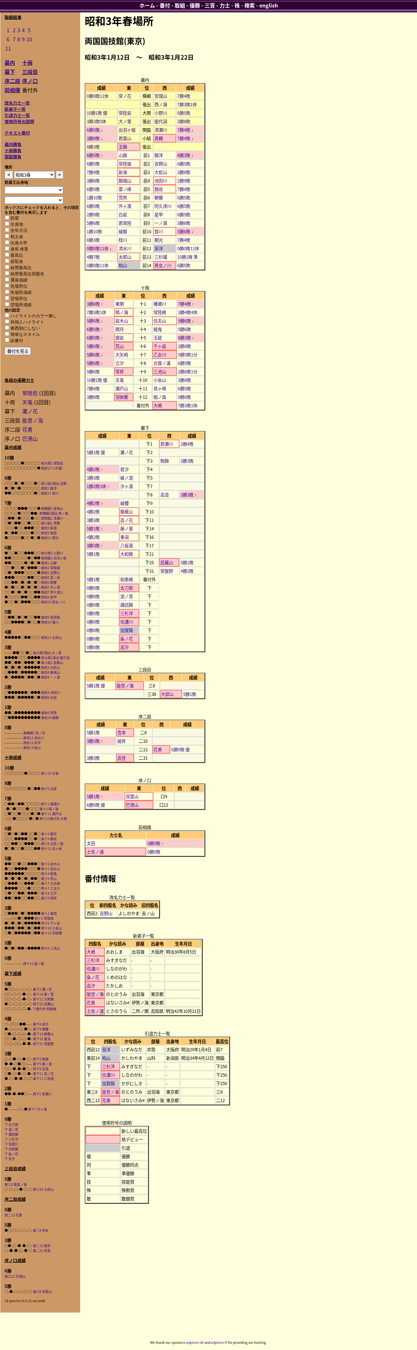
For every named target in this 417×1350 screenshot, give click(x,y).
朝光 (158, 240)
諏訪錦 (126, 605)
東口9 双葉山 (42, 1291)
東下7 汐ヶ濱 (37, 1109)
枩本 (121, 732)
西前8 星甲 (49, 597)
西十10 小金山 (51, 928)
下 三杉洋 (11, 1139)
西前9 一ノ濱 (50, 677)
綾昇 (121, 741)
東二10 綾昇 (41, 1245)
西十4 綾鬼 (49, 873)
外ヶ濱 (125, 206)
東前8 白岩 (49, 697)
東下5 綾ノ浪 (42, 1063)
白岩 (123, 214)
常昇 (119, 371)
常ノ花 (125, 96)
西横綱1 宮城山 (52, 508)
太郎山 (125, 257)
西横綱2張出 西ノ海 (53, 513)
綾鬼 (157, 329)
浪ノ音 (126, 596)
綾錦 (123, 231)
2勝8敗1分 (187, 371)
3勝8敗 (183, 121)
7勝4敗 (183, 96)
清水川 (125, 248)
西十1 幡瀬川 (50, 803)
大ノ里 (125, 121)
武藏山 (166, 562)
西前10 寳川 (50, 622)
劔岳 (158, 189)
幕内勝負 (13, 144)
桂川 (123, 240)
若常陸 (125, 223)
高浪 (164, 495)
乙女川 (159, 355)
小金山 (159, 380)
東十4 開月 (49, 833)
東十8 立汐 (49, 893)
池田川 (160, 181)
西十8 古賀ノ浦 (52, 843)
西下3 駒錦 (41, 1058)
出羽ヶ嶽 (127, 130)
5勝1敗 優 (96, 452)
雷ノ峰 (125, 189)
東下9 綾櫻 (41, 1029)
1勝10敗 (94, 197)
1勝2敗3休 (96, 486)
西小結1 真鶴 (50, 523)
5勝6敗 (93, 223)
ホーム (147, 5)
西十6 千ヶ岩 (50, 923)
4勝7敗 (93, 257)
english (268, 5)
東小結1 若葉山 (52, 662)
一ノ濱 (160, 223)
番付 (165, 5)
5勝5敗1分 (187, 355)
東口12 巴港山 (15, 1276)
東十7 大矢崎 (50, 883)
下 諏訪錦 (11, 1134)
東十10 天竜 (50, 773)
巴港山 (30, 438)
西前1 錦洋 (49, 488)
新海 (123, 172)
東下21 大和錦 (43, 999)
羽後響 (121, 397)
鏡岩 (119, 338)
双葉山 (132, 796)
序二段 (12, 81)
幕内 (10, 62)
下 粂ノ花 (11, 1153)
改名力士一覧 (17, 103)
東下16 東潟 (41, 1038)
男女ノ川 (162, 265)
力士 (225, 5)
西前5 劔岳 (49, 532)
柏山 (123, 265)
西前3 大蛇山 (50, 667)
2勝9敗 (183, 181)
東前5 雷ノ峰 (50, 577)
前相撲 (12, 90)
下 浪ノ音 (11, 1129)
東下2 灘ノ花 (42, 989)
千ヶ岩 (159, 346)
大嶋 (157, 405)
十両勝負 (13, 150)
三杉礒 (160, 257)
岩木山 (121, 321)
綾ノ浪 (126, 478)
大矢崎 (121, 355)
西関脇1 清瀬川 (52, 518)
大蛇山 (160, 172)
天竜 (27, 402)
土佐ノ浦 (95, 852)
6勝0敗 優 (180, 749)
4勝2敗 (93, 469)
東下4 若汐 (41, 1024)
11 (8, 48)
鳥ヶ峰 (159, 388)
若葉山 (125, 138)
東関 (119, 304)
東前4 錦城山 (50, 672)
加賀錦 (126, 630)
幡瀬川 (159, 304)
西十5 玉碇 (49, 788)
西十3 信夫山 (50, 868)
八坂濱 (126, 545)
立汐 (119, 363)
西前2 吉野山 (50, 572)
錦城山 (125, 181)
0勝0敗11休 (97, 96)
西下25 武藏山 (43, 1003)
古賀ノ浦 (161, 363)
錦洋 (158, 155)
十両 (27, 62)
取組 (180, 5)
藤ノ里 (126, 528)
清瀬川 (160, 130)
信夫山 (159, 321)
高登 (121, 758)
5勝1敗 (93, 528)
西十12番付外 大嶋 (53, 818)
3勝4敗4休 (187, 312)
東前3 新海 (49, 527)
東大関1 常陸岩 (52, 463)
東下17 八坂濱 (43, 1078)
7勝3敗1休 (187, 104)
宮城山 (160, 96)
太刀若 (126, 588)
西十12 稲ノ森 (33, 963)
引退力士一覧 (17, 115)
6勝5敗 (183, 113)
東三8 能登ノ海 (16, 1184)
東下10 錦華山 (43, 1033)
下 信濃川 (11, 1144)
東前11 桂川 (50, 493)
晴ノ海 (121, 312)
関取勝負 (13, 156)
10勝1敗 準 (187, 257)
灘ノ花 (30, 411)
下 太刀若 (11, 1124)
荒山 (119, 346)
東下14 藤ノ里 (43, 994)
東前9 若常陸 (50, 617)
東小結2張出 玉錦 (53, 483)
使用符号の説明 (19, 121)
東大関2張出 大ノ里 (47, 652)
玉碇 (157, 338)
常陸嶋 (159, 312)
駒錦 (164, 461)
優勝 (195, 5)
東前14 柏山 (32, 747)
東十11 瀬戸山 (51, 813)
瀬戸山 (121, 388)
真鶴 (158, 138)
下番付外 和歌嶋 (44, 1008)
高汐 (124, 647)
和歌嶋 (126, 579)
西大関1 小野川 (52, 553)
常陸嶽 (125, 164)
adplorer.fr (219, 1342)
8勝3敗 (93, 147)
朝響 (158, 197)
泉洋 (158, 248)
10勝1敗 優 (97, 113)
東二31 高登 (41, 1250)
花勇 (27, 429)
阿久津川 (162, 206)
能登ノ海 (32, 420)
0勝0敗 (184, 397)
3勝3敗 (187, 461)
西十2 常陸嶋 (44, 918)
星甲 (158, 214)
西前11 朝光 (50, 537)
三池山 (159, 371)
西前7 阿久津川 (52, 592)
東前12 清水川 (33, 737)
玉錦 (123, 147)
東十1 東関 (49, 913)
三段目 (30, 72)
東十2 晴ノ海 (48, 808)
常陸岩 (30, 393)
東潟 (124, 537)
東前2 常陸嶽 (50, 567)
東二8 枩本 (41, 1230)
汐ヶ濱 (126, 486)
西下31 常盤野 (43, 1043)
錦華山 (126, 512)
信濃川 (126, 622)
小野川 (160, 113)
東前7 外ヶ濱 (50, 587)
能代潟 (160, 121)
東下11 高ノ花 (43, 1073)
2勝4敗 (187, 444)
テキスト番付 (17, 133)
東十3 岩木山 (50, 863)
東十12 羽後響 (51, 932)
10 (29, 39)
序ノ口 (30, 81)
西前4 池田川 (50, 692)
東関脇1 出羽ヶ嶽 (53, 557)
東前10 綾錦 (50, 717)
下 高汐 (10, 1158)
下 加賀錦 (11, 1148)
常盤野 (166, 571)
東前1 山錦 (49, 562)
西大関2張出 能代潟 (55, 657)
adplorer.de (195, 1342)
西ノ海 (160, 104)
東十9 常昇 (49, 898)
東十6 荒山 (49, 878)
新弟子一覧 (15, 109)
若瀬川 (166, 444)
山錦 (123, 155)
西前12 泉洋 (32, 742)
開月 (119, 329)
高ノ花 (126, 520)
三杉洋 (126, 613)
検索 (249, 5)
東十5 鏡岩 (49, 838)
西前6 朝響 (49, 582)
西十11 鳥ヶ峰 (51, 848)
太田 (91, 843)
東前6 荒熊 (49, 712)
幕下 (10, 72)
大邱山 (167, 694)
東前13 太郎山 (51, 637)
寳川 (158, 231)
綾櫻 (124, 503)
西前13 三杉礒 (51, 468)
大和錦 (126, 554)
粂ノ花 (126, 639)
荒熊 (123, 197)
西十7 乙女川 (50, 888)
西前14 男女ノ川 (53, 601)
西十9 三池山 (50, 948)
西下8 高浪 (41, 1068)
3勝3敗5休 (96, 121)
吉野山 (160, 164)
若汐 (124, 469)
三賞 (210, 5)
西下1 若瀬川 (42, 1093)
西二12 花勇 (13, 1215)
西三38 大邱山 (43, 1189)
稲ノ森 (159, 397)
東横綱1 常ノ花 (34, 732)
